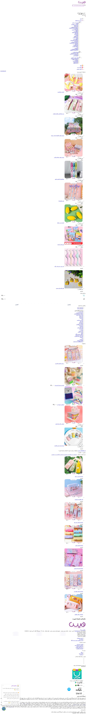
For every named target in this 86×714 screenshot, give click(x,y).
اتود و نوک (76, 26)
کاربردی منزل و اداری (74, 53)
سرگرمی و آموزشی (74, 40)
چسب (77, 35)
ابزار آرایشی (75, 63)
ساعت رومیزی (75, 46)
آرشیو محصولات (80, 638)
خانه (81, 18)
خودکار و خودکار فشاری (73, 28)
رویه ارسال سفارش (79, 647)
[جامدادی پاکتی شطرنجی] (73, 589)
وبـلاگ (82, 652)
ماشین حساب (75, 37)
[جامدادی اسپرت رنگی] (73, 474)
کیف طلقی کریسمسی (79, 499)
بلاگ (81, 65)
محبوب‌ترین (69, 454)
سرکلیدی (76, 48)
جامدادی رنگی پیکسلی (79, 614)
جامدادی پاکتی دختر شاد (78, 522)
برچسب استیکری (75, 42)
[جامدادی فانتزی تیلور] (73, 543)
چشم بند (76, 60)
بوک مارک (76, 36)
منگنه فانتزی (75, 39)
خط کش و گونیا (75, 32)
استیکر (76, 30)
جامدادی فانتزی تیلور (79, 545)
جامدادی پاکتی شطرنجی (78, 591)
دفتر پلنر (81, 321)
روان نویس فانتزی (74, 27)
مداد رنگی (81, 317)
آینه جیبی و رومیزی (74, 58)
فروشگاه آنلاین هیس (81, 450)
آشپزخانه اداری (76, 52)
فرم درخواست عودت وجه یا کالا (77, 640)
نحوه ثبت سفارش (79, 648)
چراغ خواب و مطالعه (74, 50)
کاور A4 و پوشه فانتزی (79, 336)
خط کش (81, 326)
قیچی (77, 38)
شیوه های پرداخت (79, 646)
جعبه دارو (76, 54)
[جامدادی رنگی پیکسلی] (73, 612)
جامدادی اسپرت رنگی (79, 476)
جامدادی (76, 43)
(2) (80, 307)
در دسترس (53, 454)
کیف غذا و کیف (80, 327)
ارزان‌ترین (61, 454)
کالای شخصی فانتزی (75, 57)
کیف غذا (76, 33)
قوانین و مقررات (80, 644)
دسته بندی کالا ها (78, 20)
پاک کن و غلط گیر (74, 24)
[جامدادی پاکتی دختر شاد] (73, 520)
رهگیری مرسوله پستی (79, 645)
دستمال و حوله (75, 59)
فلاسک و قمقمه (75, 49)
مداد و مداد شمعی (79, 314)
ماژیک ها (76, 28)
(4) (80, 308)
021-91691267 (77, 631)
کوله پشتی (76, 34)
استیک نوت (76, 31)
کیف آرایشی (75, 62)
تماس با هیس (79, 69)
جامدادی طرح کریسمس (78, 568)
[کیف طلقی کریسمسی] (73, 497)
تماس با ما (81, 653)
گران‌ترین (57, 454)
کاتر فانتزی (76, 35)
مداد (77, 23)
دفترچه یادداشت (75, 29)
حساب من (81, 639)
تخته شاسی (76, 45)
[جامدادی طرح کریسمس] (73, 566)
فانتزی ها (76, 41)
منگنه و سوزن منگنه (79, 334)
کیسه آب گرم (75, 61)
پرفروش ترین (74, 454)
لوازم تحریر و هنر (75, 22)
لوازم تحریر (81, 311)
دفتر (82, 319)
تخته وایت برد (75, 44)
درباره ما (81, 654)
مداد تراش (76, 25)
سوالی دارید (79, 67)
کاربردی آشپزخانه (74, 53)
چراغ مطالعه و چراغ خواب (78, 341)
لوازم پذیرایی (75, 55)
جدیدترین (65, 454)
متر (77, 47)
